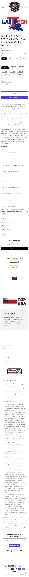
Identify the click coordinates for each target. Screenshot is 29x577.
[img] (14, 260)
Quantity (3, 81)
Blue (24, 58)
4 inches (5, 71)
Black (4, 58)
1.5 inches (5, 67)
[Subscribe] (24, 540)
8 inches (13, 74)
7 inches (5, 74)
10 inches (5, 78)
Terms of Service (7, 345)
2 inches (13, 67)
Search (4, 342)
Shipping (2, 50)
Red (10, 62)
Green (4, 62)
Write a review (14, 249)
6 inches (21, 71)
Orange (17, 58)
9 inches (21, 74)
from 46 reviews (13, 262)
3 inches (21, 67)
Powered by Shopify (20, 574)
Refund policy (6, 348)
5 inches (13, 71)
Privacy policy (6, 352)
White (10, 58)
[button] (3, 7)
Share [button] (4, 234)
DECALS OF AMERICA (12, 574)
